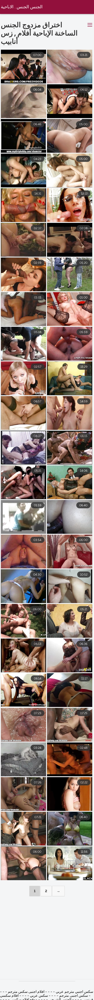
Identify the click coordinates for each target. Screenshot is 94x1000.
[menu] (89, 25)
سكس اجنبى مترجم (73, 996)
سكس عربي (38, 996)
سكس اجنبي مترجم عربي (74, 992)
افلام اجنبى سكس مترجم (25, 992)
